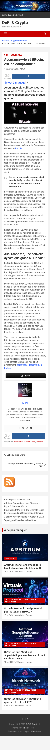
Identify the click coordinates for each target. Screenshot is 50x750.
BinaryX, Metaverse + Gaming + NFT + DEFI (25, 465)
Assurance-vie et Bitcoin (24, 442)
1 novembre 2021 (12, 69)
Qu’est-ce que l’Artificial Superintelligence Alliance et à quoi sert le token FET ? (24, 655)
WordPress (36, 731)
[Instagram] (27, 428)
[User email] (31, 428)
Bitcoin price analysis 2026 (17, 499)
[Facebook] (19, 428)
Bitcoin (18, 148)
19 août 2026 (10, 571)
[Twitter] (23, 428)
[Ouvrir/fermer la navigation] (5, 34)
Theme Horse (29, 728)
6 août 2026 (9, 706)
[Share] (28, 76)
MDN (23, 69)
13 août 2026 (10, 662)
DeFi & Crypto (15, 22)
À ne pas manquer (15, 530)
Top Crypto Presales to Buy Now (20, 520)
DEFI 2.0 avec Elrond (16, 455)
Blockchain (10, 558)
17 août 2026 (10, 615)
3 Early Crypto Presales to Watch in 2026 (24, 516)
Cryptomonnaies (13, 55)
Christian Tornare (24, 571)
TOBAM (39, 442)
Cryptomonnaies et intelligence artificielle (20, 601)
